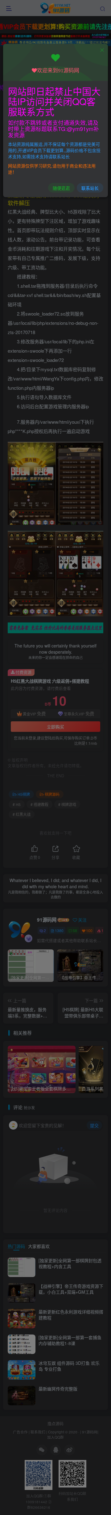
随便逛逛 (61, 188)
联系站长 (90, 188)
